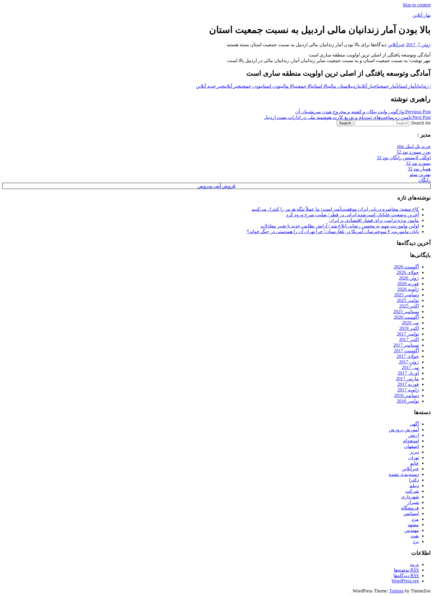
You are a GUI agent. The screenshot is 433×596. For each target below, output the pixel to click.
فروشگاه (410, 507)
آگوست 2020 (406, 317)
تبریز (414, 451)
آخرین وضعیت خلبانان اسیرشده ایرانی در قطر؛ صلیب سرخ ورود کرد (352, 214)
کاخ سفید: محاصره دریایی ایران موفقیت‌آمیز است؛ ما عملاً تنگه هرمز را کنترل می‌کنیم (335, 209)
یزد (416, 541)
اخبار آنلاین (368, 86)
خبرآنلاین (396, 44)
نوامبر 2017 (408, 333)
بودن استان (272, 86)
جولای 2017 (407, 356)
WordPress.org (405, 580)
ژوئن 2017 (409, 361)
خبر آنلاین (232, 86)
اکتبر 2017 (409, 339)
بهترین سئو (420, 174)
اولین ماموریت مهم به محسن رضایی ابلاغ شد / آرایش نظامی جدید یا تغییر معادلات (339, 225)
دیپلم (414, 485)
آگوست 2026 (406, 266)
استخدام (411, 440)
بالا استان (321, 86)
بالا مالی (288, 86)
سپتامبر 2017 (406, 345)
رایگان (424, 179)
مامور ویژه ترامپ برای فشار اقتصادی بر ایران (374, 220)
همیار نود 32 (419, 168)
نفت (415, 535)
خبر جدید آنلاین (210, 86)
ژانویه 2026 (408, 289)
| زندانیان (423, 86)
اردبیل (353, 86)
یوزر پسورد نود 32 (413, 152)
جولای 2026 (407, 272)
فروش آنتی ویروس (216, 185)
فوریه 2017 (408, 384)
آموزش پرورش (404, 429)
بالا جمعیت (304, 86)
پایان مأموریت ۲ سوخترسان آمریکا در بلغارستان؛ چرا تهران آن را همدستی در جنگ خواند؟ (333, 231)
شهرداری (410, 496)
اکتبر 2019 (409, 328)
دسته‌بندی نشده (404, 474)
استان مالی (338, 86)
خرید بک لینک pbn (414, 146)
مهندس (411, 530)
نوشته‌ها (406, 569)
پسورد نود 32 (418, 163)
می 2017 (410, 367)
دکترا (414, 479)
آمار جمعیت (388, 86)
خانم (414, 463)
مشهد (413, 524)
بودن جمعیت (251, 86)
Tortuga (396, 590)
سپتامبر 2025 (406, 311)
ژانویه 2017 (408, 389)
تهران (413, 457)
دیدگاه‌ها (406, 575)
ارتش (413, 435)
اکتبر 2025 (409, 305)
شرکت (412, 491)
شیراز (413, 502)
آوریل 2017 (408, 373)
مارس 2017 (407, 378)
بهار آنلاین (421, 15)
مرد (415, 519)
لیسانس (411, 513)
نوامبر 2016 (408, 401)
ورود (414, 564)
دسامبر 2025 (406, 294)
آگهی (414, 423)
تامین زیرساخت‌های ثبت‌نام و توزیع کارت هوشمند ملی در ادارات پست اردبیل (347, 117)
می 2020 (410, 322)
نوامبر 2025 (408, 300)
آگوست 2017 (406, 350)
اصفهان (411, 446)
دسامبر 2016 (406, 395)
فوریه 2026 (408, 283)
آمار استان (407, 86)
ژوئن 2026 (409, 277)
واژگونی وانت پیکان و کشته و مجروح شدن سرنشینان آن (363, 111)
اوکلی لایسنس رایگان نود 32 (404, 157)
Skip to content (417, 4)
